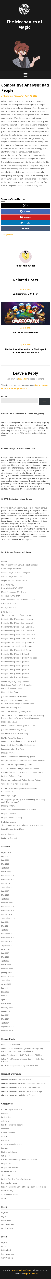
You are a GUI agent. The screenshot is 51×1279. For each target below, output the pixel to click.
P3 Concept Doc (7, 791)
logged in (22, 379)
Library (4, 561)
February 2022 (7, 1007)
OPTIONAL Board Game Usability (14, 733)
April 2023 (5, 961)
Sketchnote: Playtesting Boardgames (16, 711)
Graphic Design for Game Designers (15, 572)
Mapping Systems (8, 806)
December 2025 (7, 875)
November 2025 (7, 879)
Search (44, 401)
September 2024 (7, 918)
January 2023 (6, 972)
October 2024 (6, 914)
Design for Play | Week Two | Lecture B (17, 631)
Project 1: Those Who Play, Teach (14, 700)
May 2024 (5, 926)
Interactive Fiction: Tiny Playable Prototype (18, 745)
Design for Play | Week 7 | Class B (15, 669)
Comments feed (7, 1224)
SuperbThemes (31, 1273)
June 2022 (5, 992)
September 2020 (7, 1027)
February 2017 (7, 1030)
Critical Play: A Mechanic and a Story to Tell (18, 741)
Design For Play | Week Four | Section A (17, 642)
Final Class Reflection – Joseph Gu (31, 1091)
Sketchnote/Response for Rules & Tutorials (18, 809)
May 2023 (5, 957)
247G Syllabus (6, 612)
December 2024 (7, 906)
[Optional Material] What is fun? (13, 696)
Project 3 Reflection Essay (11, 817)
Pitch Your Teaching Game (12, 707)
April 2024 (5, 930)
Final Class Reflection (26, 1095)
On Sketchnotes (7, 834)
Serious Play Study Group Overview (15, 681)
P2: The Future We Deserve (12, 738)
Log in (3, 1216)
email (27, 229)
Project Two (6, 1163)
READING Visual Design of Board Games (17, 703)
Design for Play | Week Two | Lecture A (17, 627)
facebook (27, 211)
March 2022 (6, 1003)
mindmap (5, 1129)
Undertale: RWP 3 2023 (10, 596)
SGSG (3, 1198)
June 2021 (5, 1015)
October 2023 (6, 941)
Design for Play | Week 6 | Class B (15, 661)
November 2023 (7, 937)
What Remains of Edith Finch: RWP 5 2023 (18, 599)
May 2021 (5, 1019)
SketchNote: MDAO (9, 722)
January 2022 (6, 1011)
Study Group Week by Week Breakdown (17, 685)
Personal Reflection (26, 1079)
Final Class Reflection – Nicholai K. (31, 1083)
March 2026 (6, 871)
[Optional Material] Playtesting (13, 729)
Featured (4, 1113)
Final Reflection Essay (10, 692)
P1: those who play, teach (11, 1144)
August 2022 (6, 984)
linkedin (27, 223)
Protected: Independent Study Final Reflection (19, 1065)
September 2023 (7, 945)
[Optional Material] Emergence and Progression (20, 768)
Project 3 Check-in (8, 813)
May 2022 (5, 995)
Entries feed (6, 1220)
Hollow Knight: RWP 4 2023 (12, 588)
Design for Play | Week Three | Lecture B (18, 638)
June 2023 (5, 953)
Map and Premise (8, 753)
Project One (6, 1117)
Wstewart (8, 96)
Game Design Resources (11, 569)
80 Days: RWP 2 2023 (9, 607)
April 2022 (5, 999)
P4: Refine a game (8, 822)
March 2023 (6, 965)
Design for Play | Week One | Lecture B (17, 623)
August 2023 (6, 949)
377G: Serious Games (9, 1194)
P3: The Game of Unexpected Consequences (19, 788)
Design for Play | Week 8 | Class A (15, 673)
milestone (5, 1121)
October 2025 (6, 883)
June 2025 (5, 891)
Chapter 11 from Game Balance (14, 580)
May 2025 (5, 895)
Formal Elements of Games (12, 688)
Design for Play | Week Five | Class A (16, 650)
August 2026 (6, 852)
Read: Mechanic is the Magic (12, 829)
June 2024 (5, 922)
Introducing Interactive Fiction (13, 749)
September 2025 (7, 887)
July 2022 (4, 988)
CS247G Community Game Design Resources (19, 565)
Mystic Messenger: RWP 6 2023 (13, 592)
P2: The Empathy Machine (11, 1109)
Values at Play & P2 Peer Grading (14, 784)
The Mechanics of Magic (24, 24)
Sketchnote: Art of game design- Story (16, 764)
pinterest (27, 217)
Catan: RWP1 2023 (8, 603)
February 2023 (7, 968)
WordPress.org (7, 1228)
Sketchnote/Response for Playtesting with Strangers (22, 825)
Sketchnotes (6, 1175)
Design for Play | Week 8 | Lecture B (16, 677)
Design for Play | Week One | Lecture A (17, 619)
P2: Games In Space (9, 1152)
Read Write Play (7, 585)
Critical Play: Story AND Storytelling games (18, 757)
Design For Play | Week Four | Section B (17, 646)
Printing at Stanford (9, 838)
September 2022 (7, 980)
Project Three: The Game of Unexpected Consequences (23, 1187)
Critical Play (5, 1156)
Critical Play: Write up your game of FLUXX (18, 725)
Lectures (4, 1148)
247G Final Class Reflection (29, 1087)
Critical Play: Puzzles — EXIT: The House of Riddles (21, 1055)
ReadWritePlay (7, 1191)
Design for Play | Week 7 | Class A (15, 665)
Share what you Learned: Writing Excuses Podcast (21, 780)
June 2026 (5, 860)
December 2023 (7, 933)
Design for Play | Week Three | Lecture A (18, 634)
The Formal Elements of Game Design (16, 615)
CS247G (4, 1136)
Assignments (8, 234)
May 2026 (5, 864)
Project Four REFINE (9, 1167)
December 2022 (7, 976)
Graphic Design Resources (11, 576)
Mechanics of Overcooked (25, 332)
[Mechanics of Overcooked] (25, 312)
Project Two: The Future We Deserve (16, 1179)
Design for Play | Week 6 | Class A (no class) (19, 658)
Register (4, 1213)
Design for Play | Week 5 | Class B (15, 654)
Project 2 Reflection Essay (11, 776)
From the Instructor (9, 1183)
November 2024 (7, 910)
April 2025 (5, 899)
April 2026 (5, 868)
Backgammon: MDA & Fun (25, 293)
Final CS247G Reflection (10, 1045)
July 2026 (4, 856)
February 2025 (7, 903)
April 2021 (5, 1023)
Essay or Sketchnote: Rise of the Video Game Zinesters (23, 760)
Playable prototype (8, 795)
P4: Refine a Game (8, 1171)
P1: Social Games (8, 1132)
